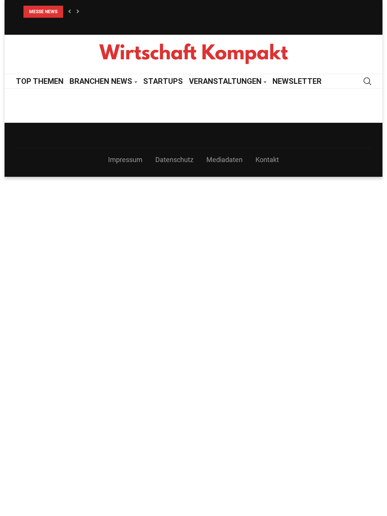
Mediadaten (224, 160)
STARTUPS (163, 81)
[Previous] (69, 12)
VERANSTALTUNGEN (225, 81)
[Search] (367, 81)
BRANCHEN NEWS (101, 81)
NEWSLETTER (297, 81)
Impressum (125, 160)
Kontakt (267, 160)
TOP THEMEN (39, 81)
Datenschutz (174, 160)
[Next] (77, 12)
